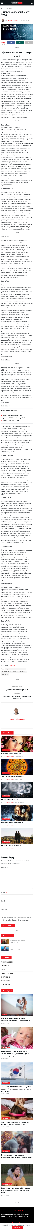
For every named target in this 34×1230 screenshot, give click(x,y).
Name (4, 893)
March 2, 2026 (5, 1023)
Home (3, 8)
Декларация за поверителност (10, 1214)
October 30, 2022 (18, 848)
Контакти (10, 1216)
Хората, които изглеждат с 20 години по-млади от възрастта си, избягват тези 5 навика (16, 1190)
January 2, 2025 (18, 779)
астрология (9, 669)
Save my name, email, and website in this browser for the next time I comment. (17, 919)
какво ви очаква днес (19, 671)
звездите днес (6, 671)
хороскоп (5, 674)
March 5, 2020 (25, 20)
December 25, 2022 (19, 802)
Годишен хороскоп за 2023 (11, 421)
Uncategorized (7, 962)
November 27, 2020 (15, 949)
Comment (5, 867)
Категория (5, 981)
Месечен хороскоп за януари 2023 (12, 822)
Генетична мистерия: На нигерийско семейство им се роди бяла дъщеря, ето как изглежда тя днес (15, 1053)
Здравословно (7, 973)
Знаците (12, 665)
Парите (27, 377)
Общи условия (25, 1214)
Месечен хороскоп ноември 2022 (11, 845)
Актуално (5, 966)
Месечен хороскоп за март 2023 (12, 415)
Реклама (3, 1216)
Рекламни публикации (21, 1216)
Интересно (5, 977)
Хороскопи (9, 8)
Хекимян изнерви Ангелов (17, 947)
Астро (3, 970)
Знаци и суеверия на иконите (18, 940)
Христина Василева (12, 20)
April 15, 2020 (14, 942)
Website (4, 909)
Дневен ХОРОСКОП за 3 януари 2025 (14, 418)
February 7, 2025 (18, 756)
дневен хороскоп (20, 669)
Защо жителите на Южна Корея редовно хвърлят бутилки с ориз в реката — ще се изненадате (16, 1089)
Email (3, 901)
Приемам (17, 1228)
